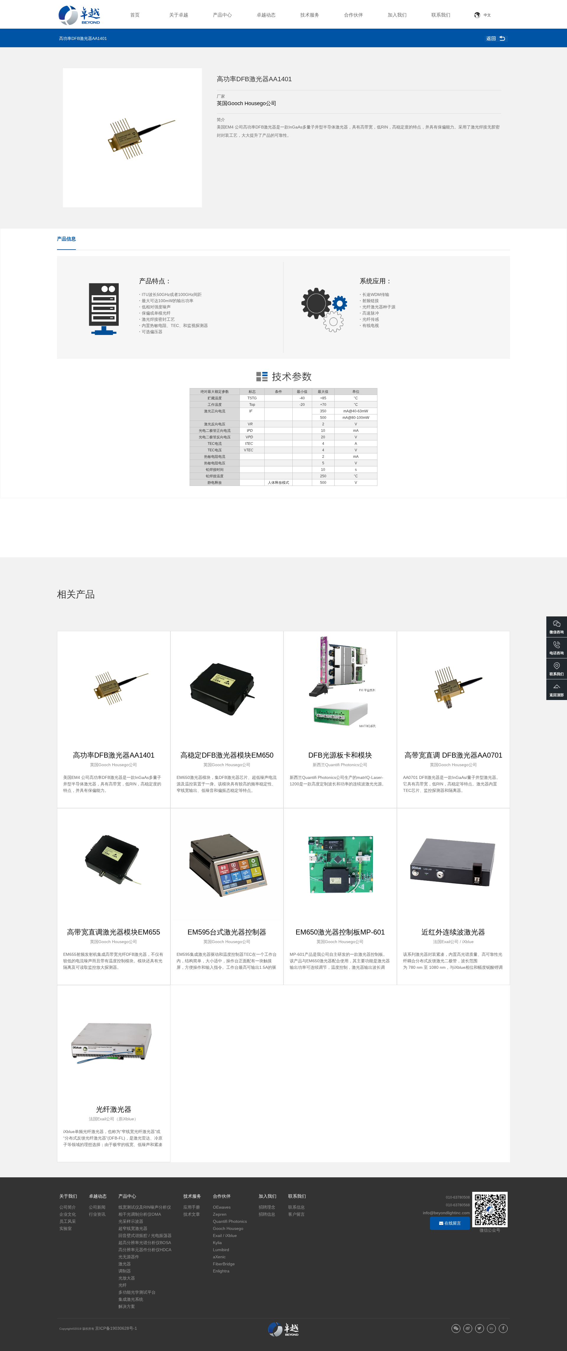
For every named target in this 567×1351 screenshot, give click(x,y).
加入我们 (397, 14)
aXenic (219, 1256)
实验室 (65, 1228)
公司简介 (67, 1207)
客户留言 (296, 1214)
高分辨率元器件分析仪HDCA (144, 1249)
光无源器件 (128, 1256)
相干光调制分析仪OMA (139, 1214)
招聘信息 (267, 1214)
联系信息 (296, 1207)
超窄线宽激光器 (132, 1228)
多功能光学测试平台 (137, 1292)
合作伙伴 (353, 14)
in (491, 1328)
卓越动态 (266, 14)
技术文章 (191, 1214)
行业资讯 (97, 1214)
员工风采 (67, 1221)
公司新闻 (97, 1207)
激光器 (124, 1264)
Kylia (217, 1242)
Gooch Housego (228, 1228)
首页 (135, 14)
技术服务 (309, 14)
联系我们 (440, 14)
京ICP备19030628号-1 (116, 1328)
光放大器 (126, 1278)
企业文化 (67, 1214)
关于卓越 (178, 14)
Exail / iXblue (225, 1235)
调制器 (124, 1271)
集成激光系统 (130, 1299)
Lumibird (221, 1249)
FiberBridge (224, 1264)
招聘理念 (267, 1207)
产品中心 (222, 14)
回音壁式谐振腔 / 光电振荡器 (145, 1235)
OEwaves (222, 1207)
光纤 (122, 1285)
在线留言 (452, 1223)
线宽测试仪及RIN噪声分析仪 (144, 1207)
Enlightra (221, 1271)
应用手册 (191, 1207)
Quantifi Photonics (230, 1221)
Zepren (220, 1214)
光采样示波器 (130, 1221)
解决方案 (126, 1306)
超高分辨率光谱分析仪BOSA (144, 1242)
